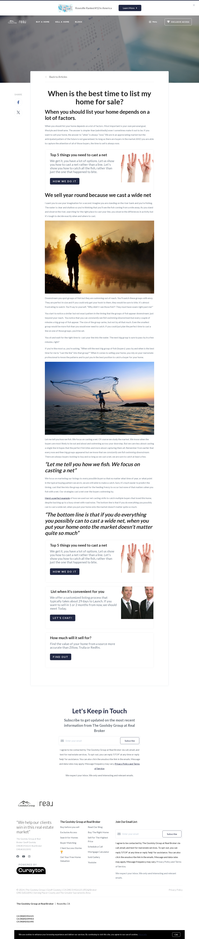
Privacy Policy (176, 889)
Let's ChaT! (62, 617)
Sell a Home (62, 22)
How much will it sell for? (70, 637)
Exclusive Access (68, 832)
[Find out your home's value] (137, 649)
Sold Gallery (94, 857)
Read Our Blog (95, 827)
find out (60, 656)
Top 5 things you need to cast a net (79, 155)
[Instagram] (29, 856)
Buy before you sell (69, 827)
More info (143, 934)
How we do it (64, 181)
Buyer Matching (68, 842)
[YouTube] (23, 856)
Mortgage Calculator (98, 851)
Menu (154, 22)
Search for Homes (69, 837)
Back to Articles (58, 76)
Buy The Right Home (98, 832)
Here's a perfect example (57, 498)
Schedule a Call (95, 846)
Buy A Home (42, 22)
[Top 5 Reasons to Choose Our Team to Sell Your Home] (137, 166)
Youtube (92, 862)
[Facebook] (17, 856)
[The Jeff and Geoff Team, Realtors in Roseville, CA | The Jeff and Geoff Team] (137, 603)
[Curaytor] (31, 873)
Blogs (78, 22)
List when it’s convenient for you (77, 591)
